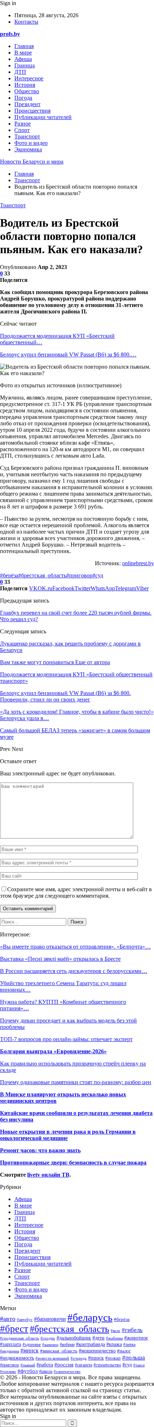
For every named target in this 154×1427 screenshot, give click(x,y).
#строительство (107, 1365)
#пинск (96, 1358)
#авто (7, 1318)
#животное (136, 1338)
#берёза (9, 575)
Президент (27, 104)
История (24, 85)
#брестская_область (42, 575)
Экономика (28, 149)
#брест (14, 1328)
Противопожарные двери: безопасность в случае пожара (73, 1162)
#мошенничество (97, 1350)
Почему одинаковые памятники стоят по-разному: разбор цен (75, 1082)
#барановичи (50, 1318)
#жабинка (114, 1338)
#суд (97, 575)
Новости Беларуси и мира (31, 162)
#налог (124, 1350)
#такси (139, 1365)
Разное (22, 124)
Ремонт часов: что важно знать (40, 1150)
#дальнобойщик (74, 1338)
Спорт (22, 130)
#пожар (113, 1358)
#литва (129, 1344)
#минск (29, 1350)
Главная (24, 46)
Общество (26, 91)
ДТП (20, 72)
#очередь (79, 1358)
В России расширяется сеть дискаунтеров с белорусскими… (73, 971)
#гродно (47, 1338)
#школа (45, 1371)
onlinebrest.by (138, 563)
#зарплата (10, 1344)
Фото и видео (31, 143)
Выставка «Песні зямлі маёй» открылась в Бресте (60, 959)
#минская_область (58, 1350)
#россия (63, 1364)
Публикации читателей (43, 117)
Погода (23, 98)
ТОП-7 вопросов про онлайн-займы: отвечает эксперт (66, 1039)
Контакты (26, 22)
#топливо (8, 1371)
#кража (114, 1344)
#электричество (67, 1371)
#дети (98, 1338)
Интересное (28, 78)
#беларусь (89, 1317)
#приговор (79, 575)
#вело (115, 1330)
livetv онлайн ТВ (48, 1175)
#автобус (25, 1319)
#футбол (28, 1371)
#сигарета (83, 1365)
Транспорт (27, 136)
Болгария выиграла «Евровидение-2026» (53, 1051)
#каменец (50, 1344)
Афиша (23, 59)
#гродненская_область (19, 1338)
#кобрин (67, 1344)
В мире (23, 52)
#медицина (9, 1351)
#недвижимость (17, 1358)
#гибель (132, 1330)
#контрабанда (90, 1344)
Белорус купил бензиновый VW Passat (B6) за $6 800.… (68, 354)
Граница (24, 65)
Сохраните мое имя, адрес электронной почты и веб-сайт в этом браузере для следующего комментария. (76, 892)
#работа (45, 1364)
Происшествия (32, 111)
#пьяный (27, 1365)
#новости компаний (52, 1358)
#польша (133, 1357)
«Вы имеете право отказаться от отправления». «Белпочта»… (75, 947)
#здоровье (32, 1344)
